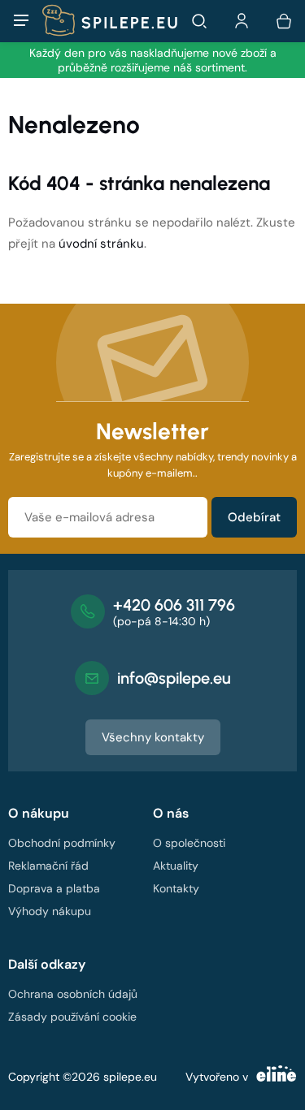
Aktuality (175, 865)
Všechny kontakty (153, 737)
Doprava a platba (54, 888)
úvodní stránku (101, 243)
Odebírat (254, 517)
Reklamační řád (48, 865)
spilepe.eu (130, 1076)
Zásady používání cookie (72, 1016)
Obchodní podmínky (61, 843)
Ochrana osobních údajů (72, 994)
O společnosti (189, 843)
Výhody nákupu (49, 911)
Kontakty (176, 888)
